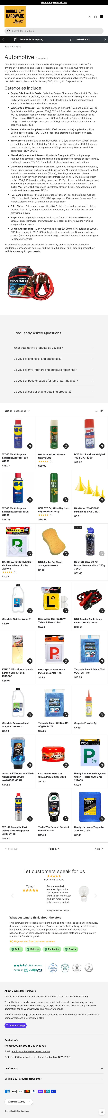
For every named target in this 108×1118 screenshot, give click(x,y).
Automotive (16, 47)
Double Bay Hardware (19, 1111)
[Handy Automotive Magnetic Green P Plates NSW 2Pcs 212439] (90, 753)
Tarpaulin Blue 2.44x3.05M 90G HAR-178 (89, 671)
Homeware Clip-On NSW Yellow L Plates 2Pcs (52, 621)
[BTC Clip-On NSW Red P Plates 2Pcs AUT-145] (54, 649)
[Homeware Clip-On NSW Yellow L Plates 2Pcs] (54, 598)
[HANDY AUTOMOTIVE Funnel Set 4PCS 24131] (90, 488)
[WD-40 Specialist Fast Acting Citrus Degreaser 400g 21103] (18, 807)
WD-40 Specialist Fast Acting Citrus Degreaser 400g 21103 (15, 830)
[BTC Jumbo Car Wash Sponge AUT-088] (54, 542)
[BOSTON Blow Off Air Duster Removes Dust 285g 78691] (90, 541)
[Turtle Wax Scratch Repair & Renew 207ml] (54, 807)
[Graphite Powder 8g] (90, 703)
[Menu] (102, 16)
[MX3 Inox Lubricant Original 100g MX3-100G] (90, 434)
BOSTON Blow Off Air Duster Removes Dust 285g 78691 (89, 565)
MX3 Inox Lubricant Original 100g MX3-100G (89, 456)
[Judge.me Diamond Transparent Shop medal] (53, 967)
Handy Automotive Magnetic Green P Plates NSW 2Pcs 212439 (90, 777)
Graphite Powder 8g (85, 723)
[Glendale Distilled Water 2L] (18, 599)
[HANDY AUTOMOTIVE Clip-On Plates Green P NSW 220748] (18, 541)
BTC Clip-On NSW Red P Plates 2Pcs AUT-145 (51, 671)
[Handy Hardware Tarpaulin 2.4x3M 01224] (90, 807)
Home (6, 47)
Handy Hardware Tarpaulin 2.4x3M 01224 (89, 829)
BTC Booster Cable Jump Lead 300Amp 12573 (88, 621)
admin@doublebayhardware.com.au (31, 1051)
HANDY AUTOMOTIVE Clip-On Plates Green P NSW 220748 (17, 565)
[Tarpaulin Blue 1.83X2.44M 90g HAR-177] (54, 702)
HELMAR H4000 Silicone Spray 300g (52, 456)
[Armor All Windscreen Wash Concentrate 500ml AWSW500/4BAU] (18, 753)
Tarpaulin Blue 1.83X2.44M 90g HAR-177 (53, 725)
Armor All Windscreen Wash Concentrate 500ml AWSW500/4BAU (18, 777)
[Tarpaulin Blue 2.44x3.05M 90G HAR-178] (90, 649)
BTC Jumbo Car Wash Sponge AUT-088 (50, 564)
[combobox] (54, 31)
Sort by (8, 410)
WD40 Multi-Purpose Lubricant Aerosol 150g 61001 (15, 458)
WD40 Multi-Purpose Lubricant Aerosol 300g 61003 (15, 511)
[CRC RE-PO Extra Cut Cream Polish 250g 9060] (54, 753)
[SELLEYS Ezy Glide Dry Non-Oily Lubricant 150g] (54, 488)
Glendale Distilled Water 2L (17, 619)
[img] (54, 876)
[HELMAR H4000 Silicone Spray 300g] (54, 434)
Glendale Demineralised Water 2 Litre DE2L (15, 725)
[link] (21, 848)
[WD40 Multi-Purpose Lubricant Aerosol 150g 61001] (18, 434)
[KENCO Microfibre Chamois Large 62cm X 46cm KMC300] (18, 649)
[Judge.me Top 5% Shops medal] (88, 967)
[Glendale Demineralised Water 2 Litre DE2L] (18, 703)
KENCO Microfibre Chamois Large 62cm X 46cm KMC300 (17, 673)
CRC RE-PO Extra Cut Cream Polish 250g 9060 (52, 775)
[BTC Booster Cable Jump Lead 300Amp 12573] (90, 599)
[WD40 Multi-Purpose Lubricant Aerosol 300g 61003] (18, 488)
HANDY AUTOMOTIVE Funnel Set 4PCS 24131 (87, 510)
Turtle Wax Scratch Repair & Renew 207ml (53, 829)
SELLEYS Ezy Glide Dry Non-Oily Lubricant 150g (53, 510)
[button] (96, 16)
